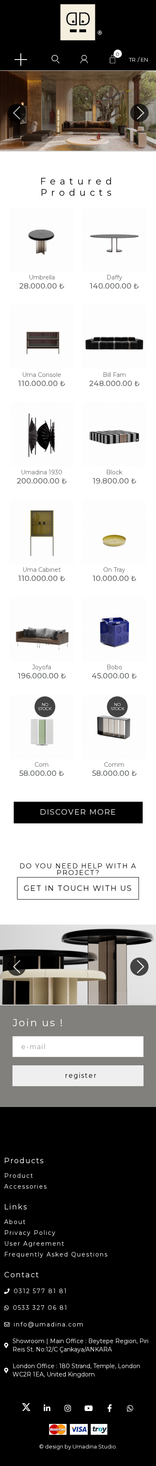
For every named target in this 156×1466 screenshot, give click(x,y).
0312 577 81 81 (40, 1291)
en (144, 59)
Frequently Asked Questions (56, 1254)
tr (132, 59)
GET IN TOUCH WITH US (78, 888)
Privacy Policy (30, 1233)
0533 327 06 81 (40, 1307)
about (15, 1222)
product (19, 1176)
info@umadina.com (49, 1324)
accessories (25, 1186)
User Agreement (34, 1244)
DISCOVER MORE (78, 812)
